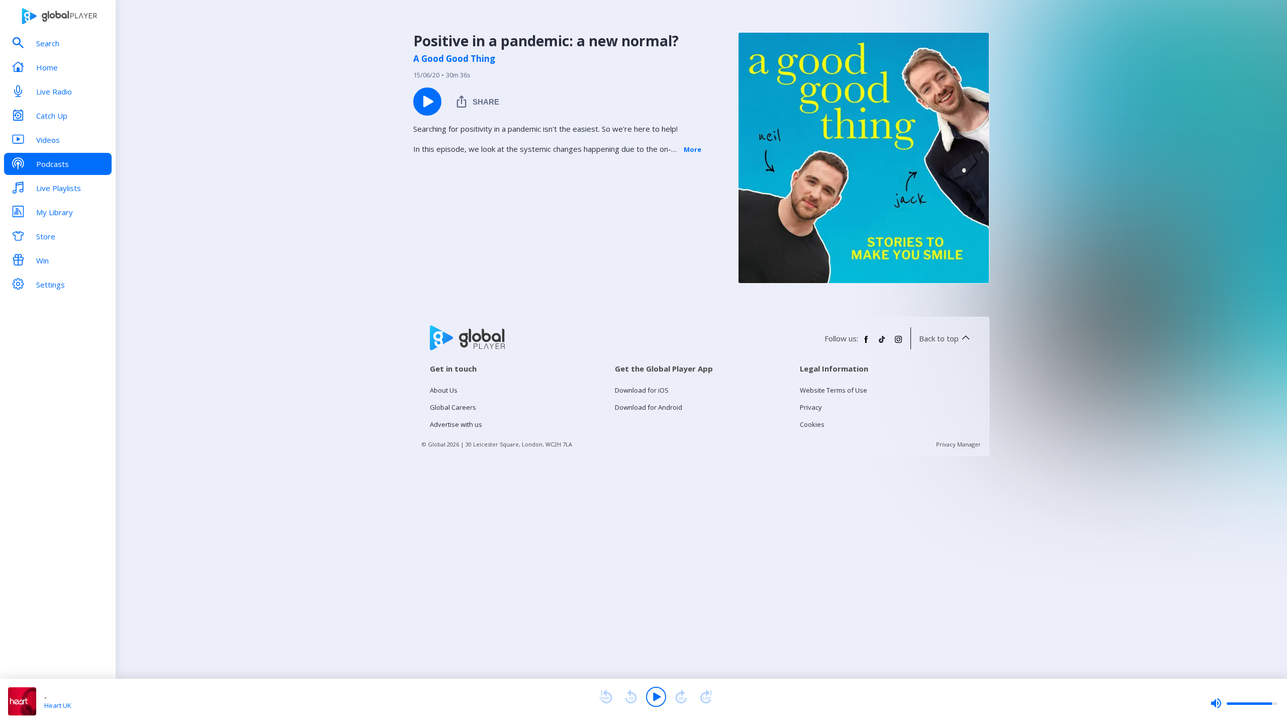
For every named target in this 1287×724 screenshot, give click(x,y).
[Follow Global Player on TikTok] (882, 343)
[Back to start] (606, 697)
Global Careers (453, 407)
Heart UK (57, 705)
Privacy (811, 407)
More (692, 149)
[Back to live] (706, 697)
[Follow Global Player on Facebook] (866, 343)
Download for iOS (642, 390)
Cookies (812, 424)
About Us (443, 390)
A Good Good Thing (454, 58)
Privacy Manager (958, 444)
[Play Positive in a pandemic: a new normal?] (427, 101)
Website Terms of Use (833, 390)
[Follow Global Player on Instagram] (898, 343)
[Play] (656, 697)
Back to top (939, 338)
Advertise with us (456, 424)
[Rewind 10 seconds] (631, 697)
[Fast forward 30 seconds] (681, 697)
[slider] (1243, 703)
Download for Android (648, 407)
